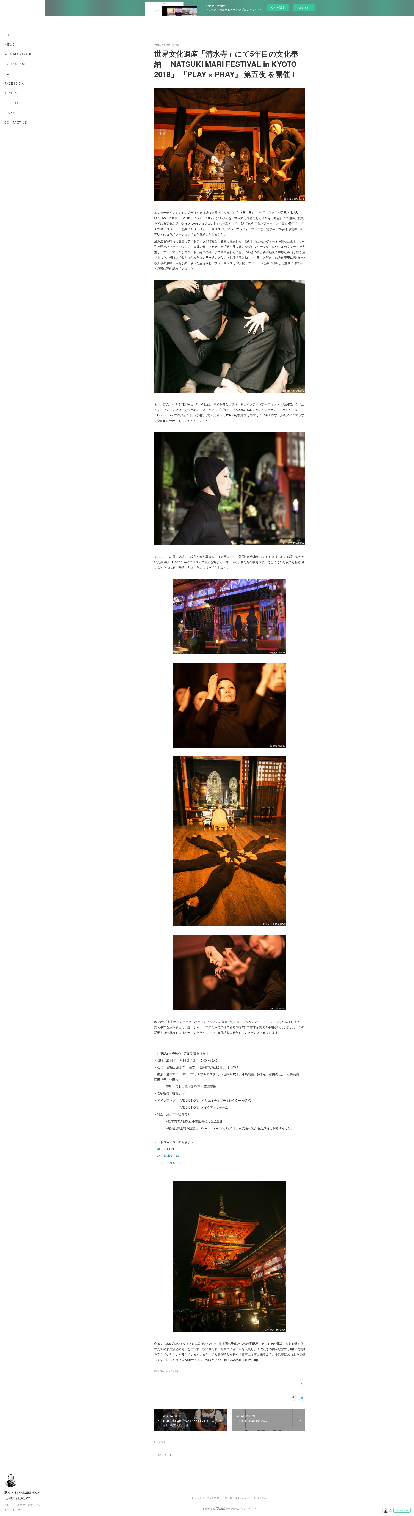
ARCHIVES (13, 93)
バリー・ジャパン (169, 1163)
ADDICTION (165, 1149)
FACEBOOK (14, 83)
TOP (8, 35)
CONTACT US (15, 122)
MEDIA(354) (160, 1370)
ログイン (303, 8)
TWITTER (12, 74)
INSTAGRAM (14, 64)
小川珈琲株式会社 (169, 1156)
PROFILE (12, 103)
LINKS (9, 113)
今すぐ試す (278, 7)
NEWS (9, 44)
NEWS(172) (173, 1370)
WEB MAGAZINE (18, 54)
